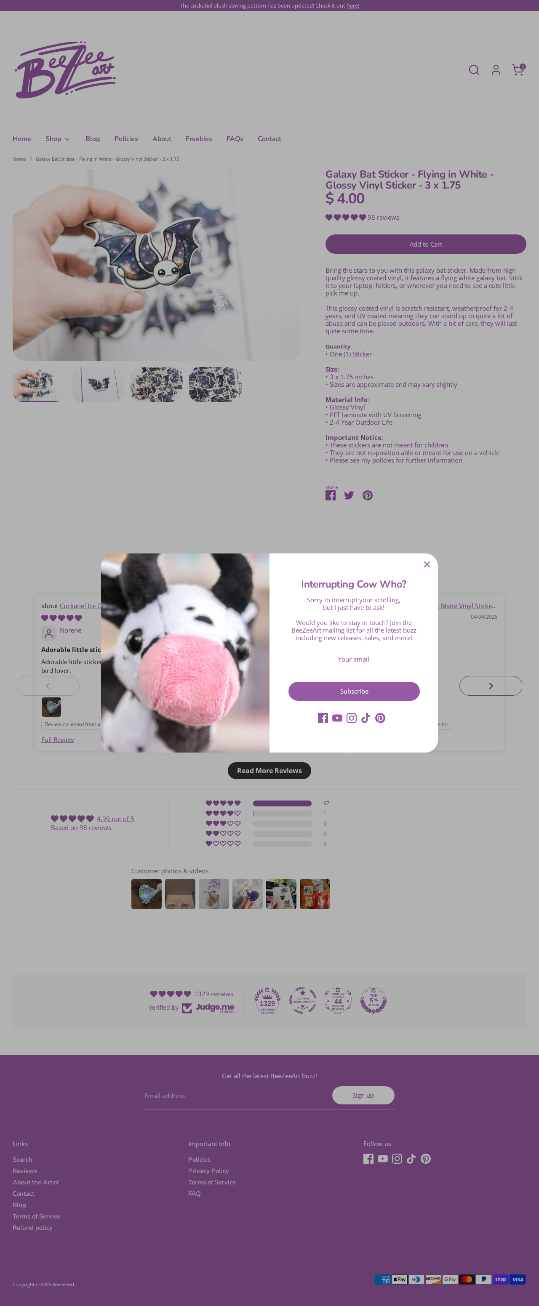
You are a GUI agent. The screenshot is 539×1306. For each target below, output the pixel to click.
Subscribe (354, 691)
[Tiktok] (366, 718)
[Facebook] (323, 718)
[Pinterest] (380, 718)
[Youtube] (337, 718)
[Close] (427, 564)
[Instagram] (352, 718)
